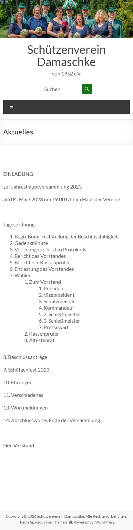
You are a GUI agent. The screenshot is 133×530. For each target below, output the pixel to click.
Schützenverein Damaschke (66, 55)
